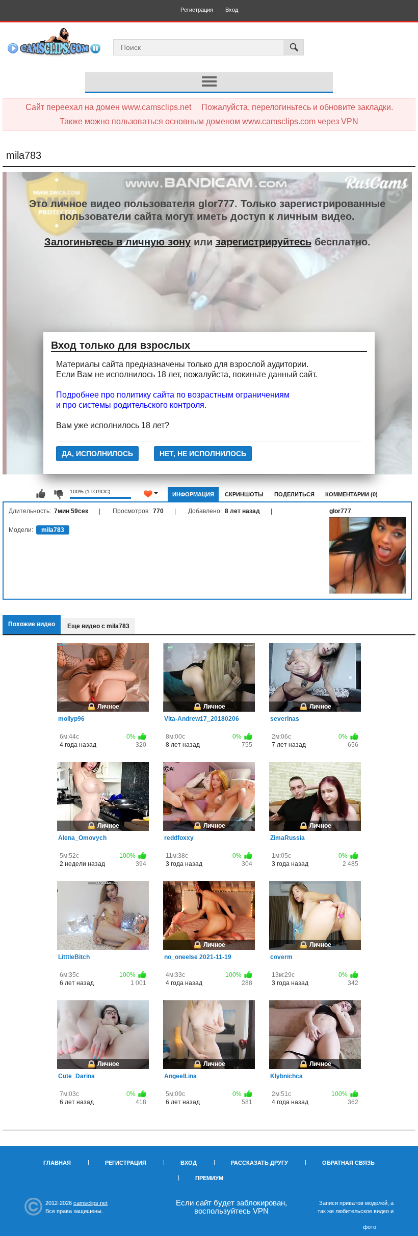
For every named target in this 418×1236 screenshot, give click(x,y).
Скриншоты (244, 494)
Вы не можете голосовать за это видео (40, 493)
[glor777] (367, 555)
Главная (57, 1163)
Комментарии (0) (351, 494)
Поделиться (294, 494)
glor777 (340, 511)
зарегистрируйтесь (263, 241)
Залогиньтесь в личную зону (117, 241)
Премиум (209, 1178)
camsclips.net (90, 1203)
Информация (193, 494)
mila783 (52, 529)
